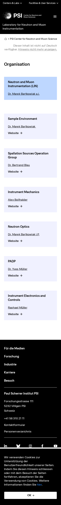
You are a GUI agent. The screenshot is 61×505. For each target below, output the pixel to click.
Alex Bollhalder (17, 199)
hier (39, 484)
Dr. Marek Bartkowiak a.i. (24, 93)
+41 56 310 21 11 (14, 418)
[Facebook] (43, 446)
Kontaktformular (14, 425)
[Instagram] (30, 446)
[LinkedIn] (5, 446)
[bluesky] (18, 446)
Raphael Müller (17, 307)
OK (29, 495)
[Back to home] (22, 15)
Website (13, 133)
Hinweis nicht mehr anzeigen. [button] (37, 49)
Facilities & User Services (42, 3)
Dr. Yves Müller (17, 269)
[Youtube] (55, 446)
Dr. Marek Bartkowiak (22, 126)
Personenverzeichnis (17, 431)
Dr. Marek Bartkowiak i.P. (23, 234)
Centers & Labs (11, 3)
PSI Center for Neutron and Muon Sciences (34, 38)
